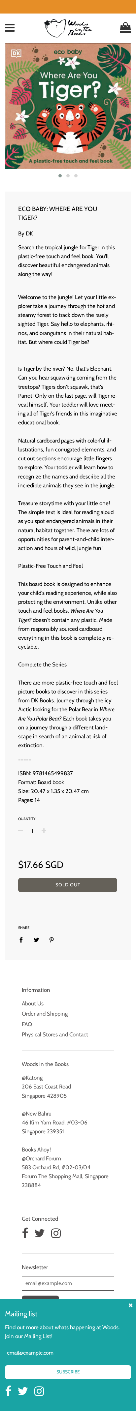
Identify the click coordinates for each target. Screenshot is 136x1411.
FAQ (27, 1024)
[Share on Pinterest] (52, 939)
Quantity (26, 818)
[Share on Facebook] (23, 939)
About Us (33, 1003)
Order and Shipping (45, 1013)
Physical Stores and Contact (55, 1034)
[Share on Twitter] (36, 939)
